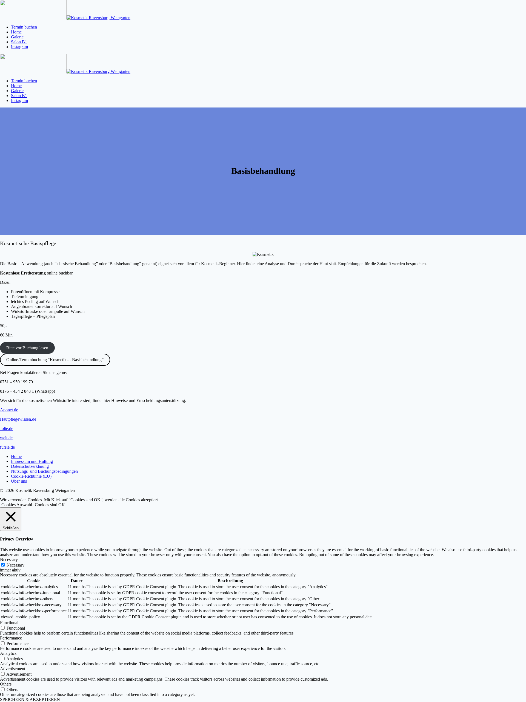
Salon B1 (19, 41)
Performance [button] (11, 638)
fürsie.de (7, 447)
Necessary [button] (9, 559)
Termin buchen (24, 27)
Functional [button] (9, 622)
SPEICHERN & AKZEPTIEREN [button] (30, 699)
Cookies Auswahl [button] (16, 504)
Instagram (19, 46)
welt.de (6, 437)
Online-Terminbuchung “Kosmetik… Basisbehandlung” (55, 359)
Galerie (17, 37)
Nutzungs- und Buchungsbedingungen (44, 471)
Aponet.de (9, 409)
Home (16, 32)
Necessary (15, 565)
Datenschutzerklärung (30, 466)
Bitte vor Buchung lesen (27, 348)
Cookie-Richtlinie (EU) (31, 476)
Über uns (19, 481)
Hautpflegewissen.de (18, 419)
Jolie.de (6, 428)
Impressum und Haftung (32, 461)
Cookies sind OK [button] (50, 504)
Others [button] (6, 684)
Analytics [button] (8, 653)
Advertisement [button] (12, 668)
